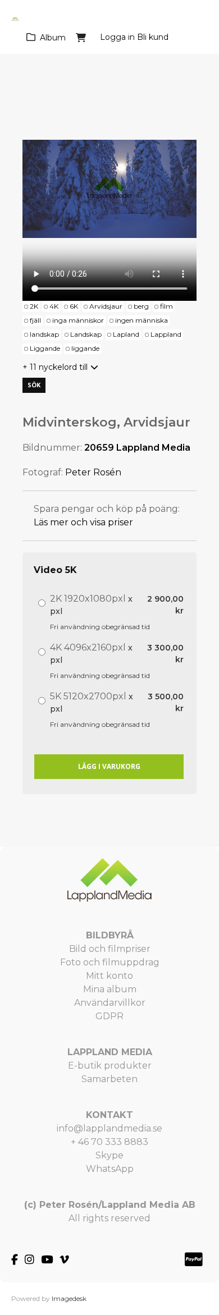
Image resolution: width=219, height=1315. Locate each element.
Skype (109, 1155)
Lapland (126, 334)
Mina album (109, 989)
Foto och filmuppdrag (109, 962)
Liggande (45, 348)
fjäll (35, 320)
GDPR (109, 1016)
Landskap (86, 334)
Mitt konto (109, 975)
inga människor (78, 320)
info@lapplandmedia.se (109, 1128)
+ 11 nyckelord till (55, 367)
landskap (44, 334)
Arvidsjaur (105, 306)
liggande (85, 348)
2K (34, 306)
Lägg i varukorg (109, 766)
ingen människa (141, 320)
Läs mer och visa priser (83, 522)
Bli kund (152, 37)
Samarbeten (109, 1079)
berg (141, 306)
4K (53, 306)
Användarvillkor (109, 1002)
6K (74, 306)
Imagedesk (69, 1298)
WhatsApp (110, 1168)
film (166, 306)
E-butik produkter (110, 1065)
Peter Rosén (93, 472)
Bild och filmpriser (109, 948)
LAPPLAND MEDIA (109, 1052)
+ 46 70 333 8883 (109, 1142)
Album (53, 38)
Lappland (165, 334)
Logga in (117, 37)
